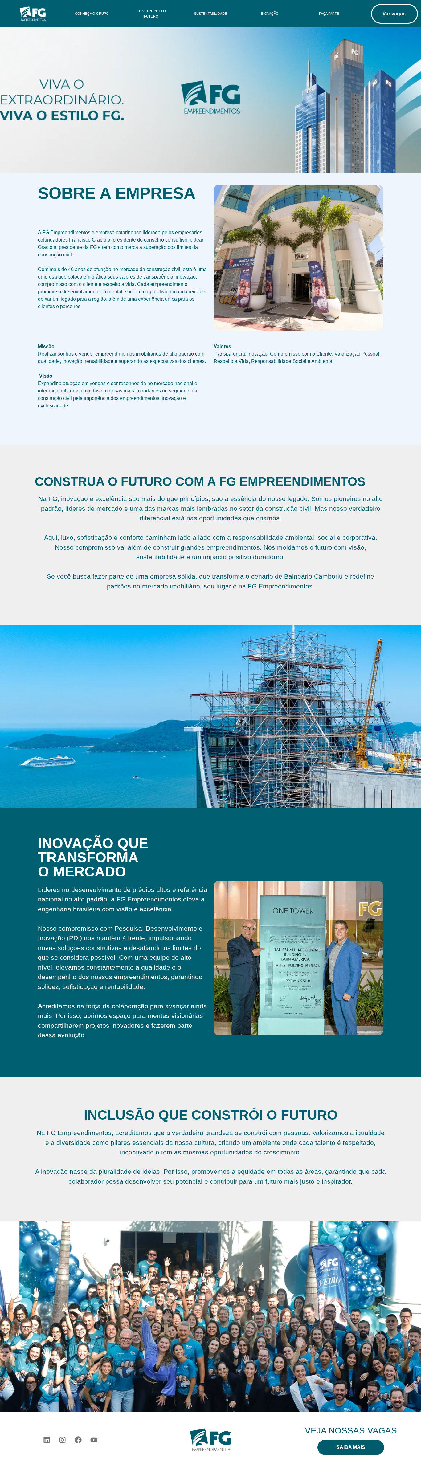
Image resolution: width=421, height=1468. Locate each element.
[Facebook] (78, 1440)
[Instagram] (62, 1440)
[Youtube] (94, 1440)
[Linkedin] (46, 1440)
